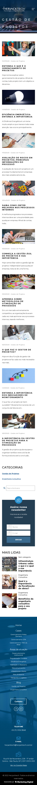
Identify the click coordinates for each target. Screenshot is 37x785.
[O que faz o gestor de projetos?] (18, 332)
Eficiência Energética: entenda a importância (17, 115)
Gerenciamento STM (18, 639)
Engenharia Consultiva (11, 479)
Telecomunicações (18, 668)
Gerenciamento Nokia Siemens (18, 635)
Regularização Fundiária (18, 658)
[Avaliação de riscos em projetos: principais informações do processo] (18, 140)
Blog (18, 682)
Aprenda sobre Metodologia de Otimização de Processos (13, 302)
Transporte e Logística (18, 678)
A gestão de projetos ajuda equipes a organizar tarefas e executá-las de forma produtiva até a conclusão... (17, 453)
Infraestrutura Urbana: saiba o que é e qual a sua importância (26, 566)
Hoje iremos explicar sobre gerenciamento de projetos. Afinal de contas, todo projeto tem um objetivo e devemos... (18, 79)
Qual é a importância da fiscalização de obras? (26, 585)
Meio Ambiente (18, 674)
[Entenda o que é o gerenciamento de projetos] (18, 48)
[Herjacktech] (13, 9)
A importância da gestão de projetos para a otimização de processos (18, 441)
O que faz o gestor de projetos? (16, 351)
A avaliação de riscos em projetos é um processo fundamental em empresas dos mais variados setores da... (18, 172)
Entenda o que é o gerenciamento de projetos (14, 68)
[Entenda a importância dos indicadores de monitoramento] (18, 375)
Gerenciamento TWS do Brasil (18, 644)
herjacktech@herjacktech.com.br (18, 745)
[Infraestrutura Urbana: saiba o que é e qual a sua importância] (9, 564)
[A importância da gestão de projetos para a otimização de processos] (18, 421)
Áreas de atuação (18, 649)
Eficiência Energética (18, 661)
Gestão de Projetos (18, 61)
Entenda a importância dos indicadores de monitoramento (17, 395)
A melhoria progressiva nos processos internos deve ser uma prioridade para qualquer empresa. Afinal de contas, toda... (17, 218)
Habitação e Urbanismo (18, 665)
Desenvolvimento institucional (18, 654)
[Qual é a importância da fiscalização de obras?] (9, 581)
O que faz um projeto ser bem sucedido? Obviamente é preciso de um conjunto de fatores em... (18, 405)
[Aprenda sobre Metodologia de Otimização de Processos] (18, 281)
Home (18, 625)
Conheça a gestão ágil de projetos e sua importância (17, 256)
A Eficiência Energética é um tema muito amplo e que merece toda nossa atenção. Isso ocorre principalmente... (18, 124)
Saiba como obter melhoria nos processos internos (18, 207)
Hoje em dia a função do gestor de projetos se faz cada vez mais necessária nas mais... (18, 360)
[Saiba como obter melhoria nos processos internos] (18, 188)
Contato (18, 701)
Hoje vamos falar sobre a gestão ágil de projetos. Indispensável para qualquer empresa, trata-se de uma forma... (18, 266)
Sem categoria (24, 557)
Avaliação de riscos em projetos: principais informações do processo (17, 161)
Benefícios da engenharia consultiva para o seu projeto (25, 604)
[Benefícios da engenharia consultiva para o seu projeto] (9, 600)
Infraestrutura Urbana (18, 671)
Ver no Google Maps (18, 765)
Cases (18, 630)
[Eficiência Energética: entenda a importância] (18, 97)
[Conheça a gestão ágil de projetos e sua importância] (18, 236)
